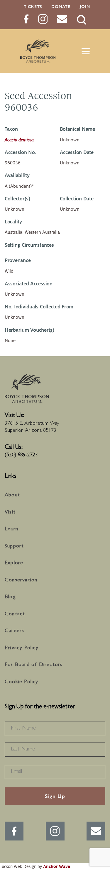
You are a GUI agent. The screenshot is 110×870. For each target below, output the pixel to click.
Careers (14, 631)
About (12, 495)
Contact (15, 614)
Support (14, 546)
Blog (10, 597)
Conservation (21, 580)
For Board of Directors (33, 665)
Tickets (33, 6)
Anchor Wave (56, 866)
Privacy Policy (21, 648)
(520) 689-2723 (21, 455)
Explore (14, 563)
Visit (10, 512)
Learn (11, 529)
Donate (60, 6)
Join (85, 6)
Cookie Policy (21, 682)
